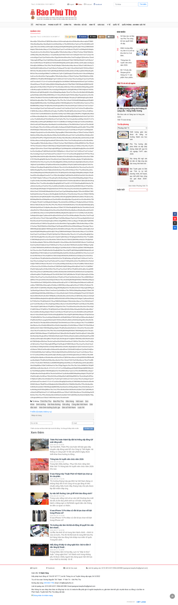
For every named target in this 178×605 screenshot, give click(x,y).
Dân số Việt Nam (69, 407)
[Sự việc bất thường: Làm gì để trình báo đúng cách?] (39, 498)
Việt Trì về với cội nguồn (126, 83)
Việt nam (79, 401)
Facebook (98, 4)
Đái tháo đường (54, 404)
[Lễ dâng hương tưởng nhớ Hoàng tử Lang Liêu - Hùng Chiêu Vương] (132, 96)
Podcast (89, 4)
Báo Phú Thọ (58, 401)
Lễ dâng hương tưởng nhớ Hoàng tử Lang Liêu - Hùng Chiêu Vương (132, 109)
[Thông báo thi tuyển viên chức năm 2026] (39, 464)
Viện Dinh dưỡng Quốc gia (49, 407)
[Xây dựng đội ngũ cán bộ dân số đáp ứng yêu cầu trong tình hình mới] (123, 161)
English (71, 4)
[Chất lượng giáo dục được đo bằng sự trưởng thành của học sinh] (123, 135)
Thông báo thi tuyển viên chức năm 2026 (67, 459)
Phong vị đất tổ (54, 25)
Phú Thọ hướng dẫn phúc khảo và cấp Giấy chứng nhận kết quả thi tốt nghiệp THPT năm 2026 (138, 149)
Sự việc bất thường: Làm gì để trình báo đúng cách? (71, 493)
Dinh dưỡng (41, 404)
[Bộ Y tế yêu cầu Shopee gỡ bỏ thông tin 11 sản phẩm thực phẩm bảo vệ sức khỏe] (142, 73)
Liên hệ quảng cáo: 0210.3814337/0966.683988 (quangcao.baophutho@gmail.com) (118, 568)
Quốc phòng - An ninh (130, 25)
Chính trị (67, 25)
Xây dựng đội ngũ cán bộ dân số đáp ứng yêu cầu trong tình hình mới (138, 161)
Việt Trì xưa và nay (124, 120)
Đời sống (66, 404)
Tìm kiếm (143, 4)
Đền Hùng (70, 401)
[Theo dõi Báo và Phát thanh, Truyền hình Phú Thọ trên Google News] (71, 36)
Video (80, 4)
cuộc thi (81, 407)
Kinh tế (92, 25)
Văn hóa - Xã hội (80, 25)
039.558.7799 (49, 583)
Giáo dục (101, 25)
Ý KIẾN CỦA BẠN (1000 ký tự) (41, 412)
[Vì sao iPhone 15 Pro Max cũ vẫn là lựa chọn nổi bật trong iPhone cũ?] (39, 515)
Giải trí (142, 25)
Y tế (108, 25)
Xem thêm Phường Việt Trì (138, 186)
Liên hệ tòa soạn (71, 568)
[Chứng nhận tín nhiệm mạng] (42, 595)
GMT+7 (42, 4)
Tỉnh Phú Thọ (45, 401)
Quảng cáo (35, 31)
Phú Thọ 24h (41, 25)
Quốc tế (116, 25)
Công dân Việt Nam (80, 404)
